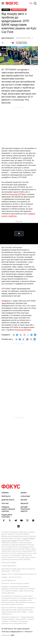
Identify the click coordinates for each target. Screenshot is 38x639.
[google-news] (33, 520)
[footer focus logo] (11, 486)
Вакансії (24, 503)
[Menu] (3, 3)
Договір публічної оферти (25, 509)
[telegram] (15, 520)
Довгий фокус (8, 500)
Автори (24, 500)
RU (31, 3)
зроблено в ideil (8, 635)
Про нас (5, 503)
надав (4, 303)
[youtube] (21, 520)
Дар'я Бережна (7, 38)
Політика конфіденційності (12, 632)
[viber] (27, 520)
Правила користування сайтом (8, 509)
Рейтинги (6, 496)
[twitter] (9, 520)
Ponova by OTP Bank (17, 194)
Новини (5, 493)
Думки (24, 493)
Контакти (28, 632)
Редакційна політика (7, 516)
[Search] (35, 3)
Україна (6, 9)
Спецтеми (25, 496)
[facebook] (3, 520)
